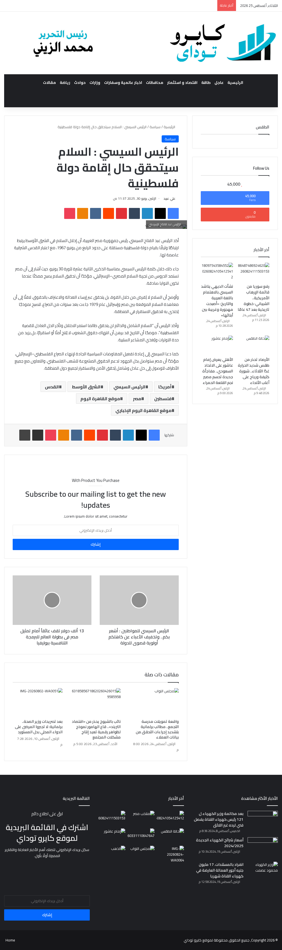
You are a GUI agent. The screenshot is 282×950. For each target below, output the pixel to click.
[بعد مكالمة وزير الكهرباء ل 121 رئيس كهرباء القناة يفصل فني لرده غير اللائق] (263, 821)
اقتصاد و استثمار (182, 82)
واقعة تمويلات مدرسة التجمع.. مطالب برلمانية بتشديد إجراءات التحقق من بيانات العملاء (157, 729)
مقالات (49, 82)
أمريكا (165, 387)
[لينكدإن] (147, 213)
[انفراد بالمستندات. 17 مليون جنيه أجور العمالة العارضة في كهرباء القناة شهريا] (263, 872)
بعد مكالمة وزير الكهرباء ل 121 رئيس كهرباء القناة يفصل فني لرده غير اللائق (218, 819)
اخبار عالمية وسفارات (123, 82)
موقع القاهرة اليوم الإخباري (143, 410)
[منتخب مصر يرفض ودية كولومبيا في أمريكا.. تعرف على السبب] (141, 818)
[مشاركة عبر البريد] (37, 435)
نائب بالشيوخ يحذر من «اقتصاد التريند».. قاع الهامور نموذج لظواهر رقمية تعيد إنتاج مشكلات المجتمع (96, 729)
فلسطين (163, 398)
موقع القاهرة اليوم (100, 398)
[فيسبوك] (173, 213)
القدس (52, 387)
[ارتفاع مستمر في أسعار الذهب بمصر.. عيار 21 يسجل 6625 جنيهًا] (111, 853)
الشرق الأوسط (86, 387)
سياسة (155, 126)
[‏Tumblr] (134, 213)
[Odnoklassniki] (82, 213)
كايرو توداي (193, 940)
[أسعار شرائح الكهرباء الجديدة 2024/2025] (263, 847)
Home (10, 940)
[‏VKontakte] (95, 213)
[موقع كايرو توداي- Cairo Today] (141, 43)
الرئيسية (235, 82)
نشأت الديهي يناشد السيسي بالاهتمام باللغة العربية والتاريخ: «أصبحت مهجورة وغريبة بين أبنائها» (217, 301)
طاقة (206, 82)
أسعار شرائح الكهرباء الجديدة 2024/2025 (219, 842)
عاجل (219, 82)
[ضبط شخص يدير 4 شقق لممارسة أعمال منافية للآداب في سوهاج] (141, 836)
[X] (160, 213)
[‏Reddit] (108, 213)
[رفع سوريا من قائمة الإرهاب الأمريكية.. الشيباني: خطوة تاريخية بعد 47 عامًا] (253, 272)
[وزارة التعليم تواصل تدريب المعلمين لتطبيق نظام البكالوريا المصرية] (170, 854)
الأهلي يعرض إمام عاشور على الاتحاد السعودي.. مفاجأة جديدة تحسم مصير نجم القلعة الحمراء (217, 371)
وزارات (95, 82)
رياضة (65, 82)
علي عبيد (169, 198)
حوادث (80, 82)
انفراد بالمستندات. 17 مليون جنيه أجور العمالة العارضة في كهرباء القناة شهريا (219, 870)
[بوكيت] (69, 213)
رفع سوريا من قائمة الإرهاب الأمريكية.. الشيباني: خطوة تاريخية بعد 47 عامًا (253, 298)
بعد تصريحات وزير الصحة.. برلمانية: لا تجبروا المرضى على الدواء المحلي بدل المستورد (39, 726)
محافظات (154, 82)
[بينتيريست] (121, 213)
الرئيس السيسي (129, 387)
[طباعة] (24, 435)
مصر (137, 398)
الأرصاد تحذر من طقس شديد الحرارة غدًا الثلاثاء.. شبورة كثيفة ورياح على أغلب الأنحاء (253, 371)
